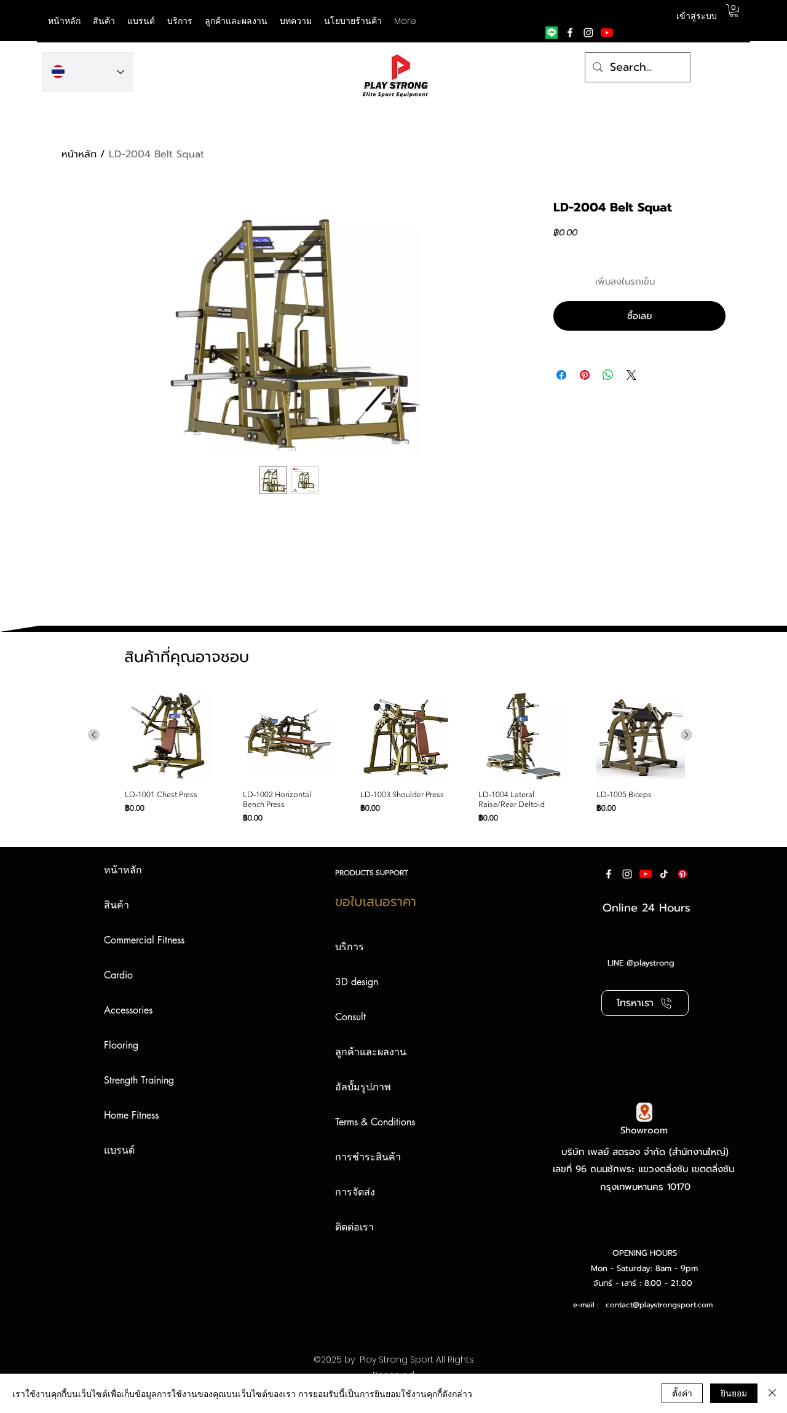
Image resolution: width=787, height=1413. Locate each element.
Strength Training (139, 1080)
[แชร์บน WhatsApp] (608, 375)
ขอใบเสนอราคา (375, 901)
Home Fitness (131, 1115)
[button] (141, 21)
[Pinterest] (682, 874)
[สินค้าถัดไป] (686, 735)
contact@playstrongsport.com (659, 1304)
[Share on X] (631, 375)
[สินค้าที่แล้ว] (94, 735)
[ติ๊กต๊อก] (664, 874)
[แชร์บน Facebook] (561, 375)
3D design (356, 981)
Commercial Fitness (144, 940)
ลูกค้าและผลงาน (370, 1051)
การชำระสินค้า (368, 1157)
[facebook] (570, 32)
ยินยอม (734, 1393)
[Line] (551, 32)
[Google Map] (644, 1112)
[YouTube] (607, 32)
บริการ (349, 946)
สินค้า (116, 905)
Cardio (118, 975)
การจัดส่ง (355, 1192)
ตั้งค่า (682, 1393)
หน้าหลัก (79, 154)
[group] (390, 757)
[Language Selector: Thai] (87, 72)
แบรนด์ (119, 1150)
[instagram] (588, 32)
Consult (350, 1016)
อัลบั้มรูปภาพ (363, 1086)
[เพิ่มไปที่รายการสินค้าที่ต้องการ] (714, 282)
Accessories (128, 1010)
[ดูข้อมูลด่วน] (169, 735)
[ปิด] (772, 1393)
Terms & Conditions (375, 1122)
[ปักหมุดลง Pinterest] (584, 375)
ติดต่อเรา (354, 1227)
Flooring (121, 1045)
